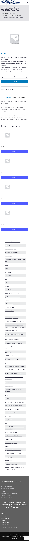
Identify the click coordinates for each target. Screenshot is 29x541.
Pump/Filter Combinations (12, 293)
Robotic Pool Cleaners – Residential (14, 366)
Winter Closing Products (11, 318)
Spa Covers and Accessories (12, 297)
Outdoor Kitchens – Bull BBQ (12, 307)
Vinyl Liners (8, 272)
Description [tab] (8, 97)
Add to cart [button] (14, 151)
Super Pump (17, 15)
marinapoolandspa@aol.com (7, 488)
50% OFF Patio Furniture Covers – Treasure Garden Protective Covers (14, 326)
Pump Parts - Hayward (7, 15)
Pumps (6, 265)
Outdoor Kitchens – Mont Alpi (13, 453)
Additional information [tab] (19, 97)
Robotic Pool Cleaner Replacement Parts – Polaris (14, 428)
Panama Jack (8, 460)
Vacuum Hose (8, 256)
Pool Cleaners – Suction (11, 359)
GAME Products (9, 356)
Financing (3, 516)
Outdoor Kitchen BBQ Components (14, 321)
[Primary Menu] (27, 2)
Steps (6, 279)
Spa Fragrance (9, 352)
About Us (3, 513)
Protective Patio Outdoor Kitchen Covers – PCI (14, 378)
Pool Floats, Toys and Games (12, 242)
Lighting (7, 286)
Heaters (7, 300)
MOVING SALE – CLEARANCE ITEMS (14, 402)
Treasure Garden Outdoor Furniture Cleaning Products (14, 468)
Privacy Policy (5, 522)
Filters (6, 268)
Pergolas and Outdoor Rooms (13, 450)
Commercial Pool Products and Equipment (13, 390)
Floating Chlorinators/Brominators (14, 343)
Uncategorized (9, 386)
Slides (6, 423)
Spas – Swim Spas (10, 363)
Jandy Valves (8, 419)
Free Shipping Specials (11, 443)
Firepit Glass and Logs (11, 330)
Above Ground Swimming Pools (13, 405)
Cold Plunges (8, 457)
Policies (3, 520)
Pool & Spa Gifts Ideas (11, 432)
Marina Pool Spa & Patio (20, 534)
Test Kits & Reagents (10, 249)
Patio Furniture (9, 304)
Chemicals (7, 245)
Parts (6, 13)
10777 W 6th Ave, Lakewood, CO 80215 (10, 485)
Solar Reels (8, 275)
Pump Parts (12, 13)
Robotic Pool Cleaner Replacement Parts (14, 348)
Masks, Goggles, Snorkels (12, 339)
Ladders (7, 282)
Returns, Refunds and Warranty (9, 527)
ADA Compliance (5, 518)
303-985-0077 (8, 486)
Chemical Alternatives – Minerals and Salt (15, 260)
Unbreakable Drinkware (11, 464)
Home (2, 13)
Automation (8, 416)
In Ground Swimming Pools (12, 409)
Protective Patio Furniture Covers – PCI (14, 335)
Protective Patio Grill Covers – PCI (14, 373)
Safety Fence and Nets (11, 412)
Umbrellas (7, 398)
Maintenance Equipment (11, 252)
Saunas (7, 446)
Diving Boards (8, 439)
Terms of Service (6, 524)
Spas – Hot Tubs (9, 311)
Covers (7, 382)
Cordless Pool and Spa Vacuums (13, 436)
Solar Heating (8, 289)
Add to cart (14, 81)
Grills (6, 314)
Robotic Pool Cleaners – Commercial (15, 370)
